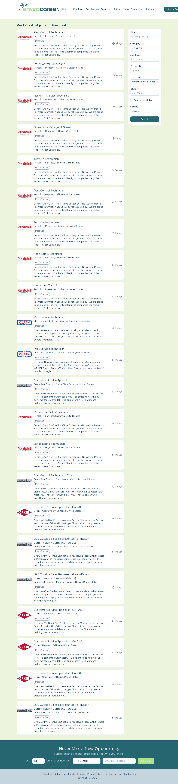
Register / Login (154, 9)
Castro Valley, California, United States (61, 511)
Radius (134, 89)
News (126, 9)
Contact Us (136, 9)
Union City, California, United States (60, 677)
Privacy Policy (94, 774)
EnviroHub (106, 9)
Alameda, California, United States (59, 613)
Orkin (37, 511)
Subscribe (145, 761)
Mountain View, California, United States (76, 582)
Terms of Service (112, 774)
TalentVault (68, 774)
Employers (78, 9)
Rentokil (38, 36)
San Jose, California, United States (62, 163)
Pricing (117, 9)
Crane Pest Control (44, 384)
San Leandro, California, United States (75, 479)
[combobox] (144, 48)
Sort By (134, 107)
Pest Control (41, 41)
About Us (66, 9)
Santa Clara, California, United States (75, 384)
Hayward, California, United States (62, 131)
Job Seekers (92, 9)
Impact (81, 774)
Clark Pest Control (43, 321)
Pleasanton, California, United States (64, 68)
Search (144, 119)
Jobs (57, 774)
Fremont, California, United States (62, 36)
